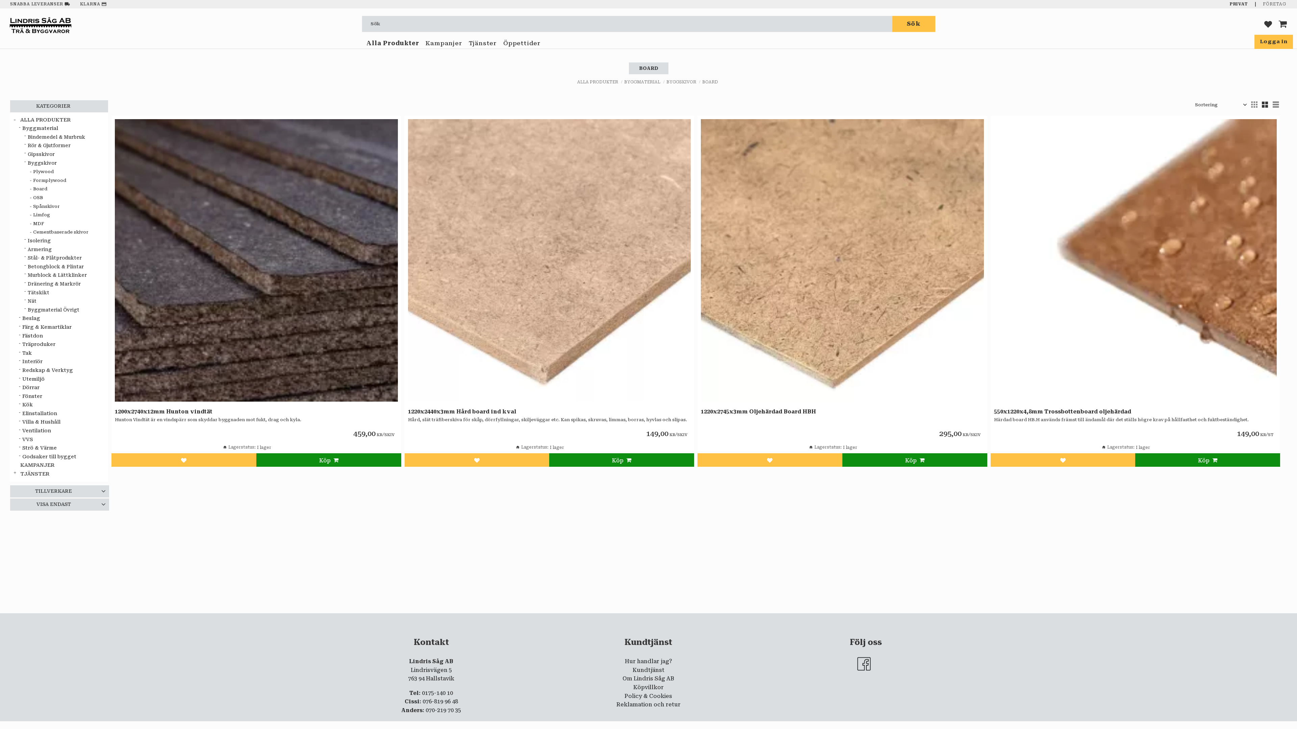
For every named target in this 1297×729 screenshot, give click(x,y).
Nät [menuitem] (32, 301)
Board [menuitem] (40, 188)
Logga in (1274, 41)
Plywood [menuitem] (43, 171)
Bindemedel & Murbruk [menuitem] (56, 137)
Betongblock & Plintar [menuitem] (56, 266)
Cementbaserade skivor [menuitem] (60, 232)
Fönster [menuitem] (32, 396)
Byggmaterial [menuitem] (40, 128)
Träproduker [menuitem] (38, 344)
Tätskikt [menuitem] (38, 292)
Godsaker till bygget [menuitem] (49, 457)
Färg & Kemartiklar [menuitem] (47, 327)
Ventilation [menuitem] (36, 431)
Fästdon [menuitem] (32, 336)
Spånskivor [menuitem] (46, 206)
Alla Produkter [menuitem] (392, 43)
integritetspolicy (621, 618)
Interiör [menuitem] (32, 361)
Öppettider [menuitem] (521, 43)
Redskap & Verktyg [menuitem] (47, 370)
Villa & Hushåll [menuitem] (41, 422)
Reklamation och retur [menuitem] (648, 704)
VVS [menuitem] (27, 439)
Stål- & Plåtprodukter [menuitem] (55, 258)
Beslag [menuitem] (31, 318)
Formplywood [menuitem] (49, 180)
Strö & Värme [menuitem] (39, 448)
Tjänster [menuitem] (483, 43)
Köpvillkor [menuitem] (648, 687)
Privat (1239, 4)
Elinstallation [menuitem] (39, 413)
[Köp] (328, 460)
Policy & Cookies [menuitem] (648, 696)
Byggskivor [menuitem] (42, 163)
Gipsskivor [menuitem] (41, 154)
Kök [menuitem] (27, 405)
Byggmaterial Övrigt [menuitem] (53, 310)
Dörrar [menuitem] (31, 387)
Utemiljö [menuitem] (33, 379)
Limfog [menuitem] (41, 214)
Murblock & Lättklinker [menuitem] (57, 275)
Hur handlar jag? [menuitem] (648, 661)
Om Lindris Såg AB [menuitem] (648, 678)
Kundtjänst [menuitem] (648, 670)
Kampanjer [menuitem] (444, 43)
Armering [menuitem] (40, 249)
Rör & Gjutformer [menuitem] (49, 145)
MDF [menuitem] (38, 223)
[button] (1268, 24)
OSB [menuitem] (38, 197)
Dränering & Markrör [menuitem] (54, 284)
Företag (1274, 4)
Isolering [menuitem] (39, 240)
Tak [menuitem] (27, 353)
